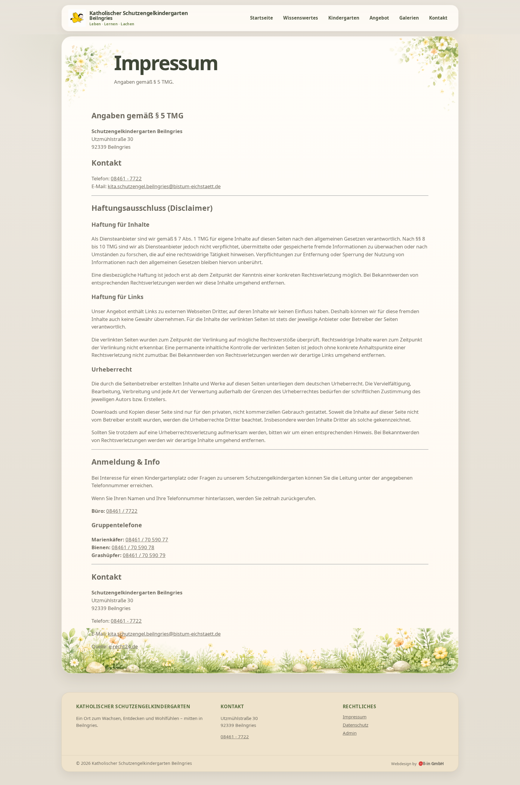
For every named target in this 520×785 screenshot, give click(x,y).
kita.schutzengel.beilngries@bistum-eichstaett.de (164, 186)
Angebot (379, 18)
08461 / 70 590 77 (146, 539)
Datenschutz (355, 725)
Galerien (409, 18)
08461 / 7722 (122, 510)
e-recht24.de (123, 646)
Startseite (261, 18)
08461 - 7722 (126, 178)
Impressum (355, 717)
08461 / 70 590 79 (144, 555)
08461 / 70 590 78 (133, 547)
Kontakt (438, 18)
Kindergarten (343, 18)
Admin (350, 733)
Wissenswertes (300, 18)
